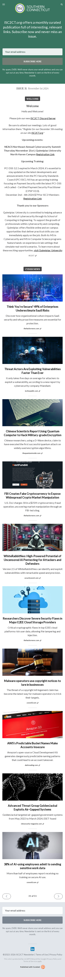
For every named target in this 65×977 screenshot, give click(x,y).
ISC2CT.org (37, 132)
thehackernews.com (31, 328)
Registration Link (45, 154)
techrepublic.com (31, 391)
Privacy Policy (56, 954)
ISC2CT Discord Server (43, 118)
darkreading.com (31, 765)
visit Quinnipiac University (48, 250)
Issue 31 (32, 88)
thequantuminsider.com (31, 453)
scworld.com (31, 703)
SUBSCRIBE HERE (32, 61)
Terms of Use (42, 954)
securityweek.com (31, 578)
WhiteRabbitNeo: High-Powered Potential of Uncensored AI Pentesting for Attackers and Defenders (32, 559)
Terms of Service (30, 961)
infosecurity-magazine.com (31, 824)
